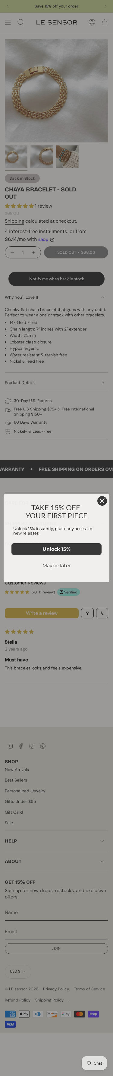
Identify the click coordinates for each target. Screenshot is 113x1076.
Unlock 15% (56, 549)
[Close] (102, 501)
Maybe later (56, 565)
